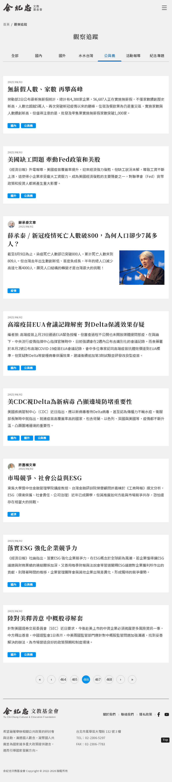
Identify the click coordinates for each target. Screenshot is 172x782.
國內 (38, 55)
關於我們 (109, 714)
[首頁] (22, 6)
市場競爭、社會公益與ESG (45, 478)
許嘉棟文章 (27, 464)
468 (109, 679)
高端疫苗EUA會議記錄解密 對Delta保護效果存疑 (76, 324)
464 (63, 679)
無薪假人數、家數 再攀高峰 (45, 89)
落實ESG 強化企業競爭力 (42, 548)
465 (74, 679)
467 (97, 679)
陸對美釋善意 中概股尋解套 (45, 618)
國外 (62, 55)
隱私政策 (145, 714)
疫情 (13, 291)
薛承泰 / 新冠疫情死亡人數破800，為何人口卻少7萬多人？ (83, 239)
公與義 (109, 55)
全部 (15, 55)
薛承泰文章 (27, 222)
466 (86, 679)
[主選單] (165, 8)
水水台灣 (86, 55)
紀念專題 (157, 55)
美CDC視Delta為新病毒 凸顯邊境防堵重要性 (70, 401)
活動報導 (133, 55)
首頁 (6, 24)
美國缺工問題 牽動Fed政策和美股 (54, 159)
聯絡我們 (127, 714)
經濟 (13, 514)
